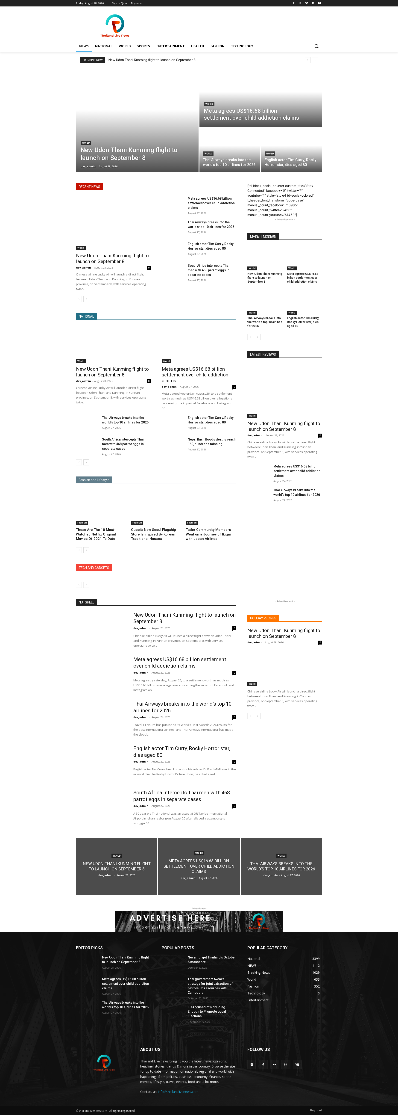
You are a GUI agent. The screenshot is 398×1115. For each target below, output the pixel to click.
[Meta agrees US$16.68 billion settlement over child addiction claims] (260, 97)
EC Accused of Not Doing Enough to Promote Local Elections (207, 1011)
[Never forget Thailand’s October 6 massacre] (173, 963)
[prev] (307, 60)
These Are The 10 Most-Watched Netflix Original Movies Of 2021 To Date (96, 534)
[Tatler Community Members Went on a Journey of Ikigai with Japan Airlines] (211, 507)
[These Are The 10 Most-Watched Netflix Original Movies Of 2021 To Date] (101, 507)
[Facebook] (293, 3)
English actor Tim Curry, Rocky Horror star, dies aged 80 (303, 322)
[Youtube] (319, 3)
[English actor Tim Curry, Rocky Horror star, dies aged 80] (291, 150)
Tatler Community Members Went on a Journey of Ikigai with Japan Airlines (208, 534)
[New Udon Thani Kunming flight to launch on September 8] (137, 120)
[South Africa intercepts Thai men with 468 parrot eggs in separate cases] (173, 271)
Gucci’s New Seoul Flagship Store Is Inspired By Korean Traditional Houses (153, 534)
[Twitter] (306, 3)
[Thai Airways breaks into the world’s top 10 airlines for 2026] (229, 150)
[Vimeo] (313, 3)
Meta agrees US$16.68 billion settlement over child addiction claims (211, 203)
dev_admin (83, 267)
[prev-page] (79, 299)
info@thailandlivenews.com (178, 1091)
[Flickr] (274, 1064)
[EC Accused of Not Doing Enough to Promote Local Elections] (173, 1013)
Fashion (82, 522)
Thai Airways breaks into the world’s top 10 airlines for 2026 (264, 322)
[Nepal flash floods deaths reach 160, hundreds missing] (173, 445)
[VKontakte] (297, 1064)
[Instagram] (300, 3)
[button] (316, 46)
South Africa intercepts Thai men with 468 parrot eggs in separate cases (208, 270)
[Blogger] (251, 1064)
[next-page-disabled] (86, 585)
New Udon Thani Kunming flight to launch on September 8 (152, 60)
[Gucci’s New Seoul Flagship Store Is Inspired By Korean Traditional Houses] (156, 507)
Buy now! (316, 1110)
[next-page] (86, 299)
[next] (315, 60)
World (86, 143)
